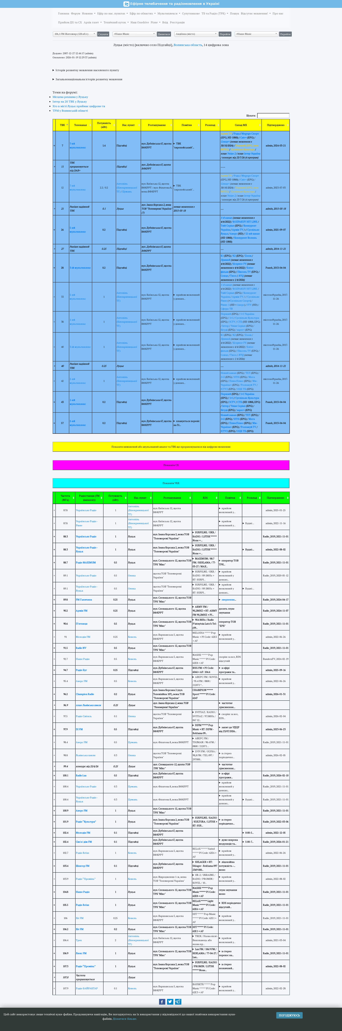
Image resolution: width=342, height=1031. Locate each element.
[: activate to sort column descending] (54, 498)
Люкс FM (81, 953)
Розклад (210, 125)
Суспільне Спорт (240, 300)
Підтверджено (275, 125)
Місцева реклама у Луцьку (70, 97)
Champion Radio (85, 694)
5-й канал (226, 217)
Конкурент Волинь (245, 237)
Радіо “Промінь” (86, 878)
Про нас (278, 13)
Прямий (225, 259)
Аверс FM (81, 681)
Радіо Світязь (84, 716)
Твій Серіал (227, 225)
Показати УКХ (171, 483)
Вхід (165, 22)
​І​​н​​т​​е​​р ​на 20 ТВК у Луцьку (70, 101)
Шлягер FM (82, 865)
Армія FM (81, 610)
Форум (75, 13)
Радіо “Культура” (86, 821)
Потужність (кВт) (104, 125)
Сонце (224, 275)
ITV (249, 304)
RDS (205, 497)
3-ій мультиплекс (80, 267)
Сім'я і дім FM (84, 841)
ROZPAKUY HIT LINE (245, 221)
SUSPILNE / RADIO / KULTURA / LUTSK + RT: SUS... (205, 821)
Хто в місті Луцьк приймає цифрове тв (79, 106)
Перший (226, 313)
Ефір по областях (142, 13)
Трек (79, 940)
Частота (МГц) (65, 497)
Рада (237, 133)
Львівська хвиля (85, 755)
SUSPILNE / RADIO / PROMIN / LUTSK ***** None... (205, 966)
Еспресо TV (239, 263)
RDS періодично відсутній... (230, 904)
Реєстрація (177, 22)
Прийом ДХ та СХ (70, 22)
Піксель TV (244, 271)
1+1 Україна (247, 313)
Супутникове (191, 13)
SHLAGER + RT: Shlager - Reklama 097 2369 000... (205, 866)
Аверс (233, 233)
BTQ (241, 275)
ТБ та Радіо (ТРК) (213, 13)
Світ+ (243, 137)
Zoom (248, 255)
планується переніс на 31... (186, 423)
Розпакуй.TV (248, 384)
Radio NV (81, 648)
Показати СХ (171, 465)
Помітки (187, 125)
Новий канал (228, 373)
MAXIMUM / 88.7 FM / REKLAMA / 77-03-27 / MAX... (204, 562)
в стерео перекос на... (226, 953)
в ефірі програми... (226, 775)
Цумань (127, 191)
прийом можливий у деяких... (186, 296)
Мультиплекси (167, 13)
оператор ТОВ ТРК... (229, 562)
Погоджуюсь (289, 1015)
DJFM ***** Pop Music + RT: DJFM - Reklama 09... (203, 729)
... (229, 599)
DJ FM (79, 729)
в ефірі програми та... (227, 669)
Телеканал (80, 125)
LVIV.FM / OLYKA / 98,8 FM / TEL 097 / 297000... (204, 755)
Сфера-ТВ (227, 308)
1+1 (231, 317)
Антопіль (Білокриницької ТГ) (126, 187)
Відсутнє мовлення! (255, 13)
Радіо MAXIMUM (86, 562)
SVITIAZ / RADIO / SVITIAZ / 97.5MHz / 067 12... (204, 716)
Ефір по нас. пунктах (111, 13)
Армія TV (237, 229)
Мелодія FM (83, 636)
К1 (222, 255)
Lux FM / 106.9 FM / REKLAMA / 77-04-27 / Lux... (205, 953)
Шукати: (251, 115)
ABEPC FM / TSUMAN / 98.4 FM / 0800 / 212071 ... (204, 742)
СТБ (239, 321)
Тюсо (233, 275)
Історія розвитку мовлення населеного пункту (87, 70)
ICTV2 (224, 389)
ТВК (62, 125)
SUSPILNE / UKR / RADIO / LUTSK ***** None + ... (205, 536)
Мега (252, 377)
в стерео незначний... (226, 966)
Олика (132, 575)
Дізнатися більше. (125, 1019)
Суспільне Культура (247, 317)
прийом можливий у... (227, 510)
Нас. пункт (128, 125)
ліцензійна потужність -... (227, 863)
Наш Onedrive (140, 22)
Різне (154, 22)
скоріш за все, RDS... (228, 716)
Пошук (234, 13)
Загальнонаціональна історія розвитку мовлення (89, 79)
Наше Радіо (83, 659)
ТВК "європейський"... (183, 145)
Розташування (157, 125)
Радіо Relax (82, 852)
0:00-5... (249, 832)
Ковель (132, 636)
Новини (87, 13)
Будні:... (249, 523)
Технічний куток (115, 22)
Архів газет (92, 22)
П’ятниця (81, 623)
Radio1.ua (81, 775)
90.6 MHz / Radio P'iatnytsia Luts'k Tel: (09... (205, 623)
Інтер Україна (252, 153)
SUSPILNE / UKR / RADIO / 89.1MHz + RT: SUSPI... (204, 575)
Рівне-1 (225, 304)
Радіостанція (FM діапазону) (89, 497)
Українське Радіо (86, 510)
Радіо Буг (81, 670)
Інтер (225, 325)
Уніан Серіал (238, 325)
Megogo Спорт (250, 133)
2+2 (223, 377)
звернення (228, 599)
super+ (241, 329)
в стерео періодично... (227, 755)
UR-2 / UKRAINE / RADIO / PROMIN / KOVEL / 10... (204, 879)
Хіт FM (80, 918)
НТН (236, 377)
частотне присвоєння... (227, 705)
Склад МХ (241, 125)
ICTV (232, 321)
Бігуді (224, 329)
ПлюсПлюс (236, 381)
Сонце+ (225, 141)
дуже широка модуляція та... (228, 841)
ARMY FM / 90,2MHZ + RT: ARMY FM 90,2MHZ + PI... (205, 610)
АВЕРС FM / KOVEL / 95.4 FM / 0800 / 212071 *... (205, 681)
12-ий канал (252, 233)
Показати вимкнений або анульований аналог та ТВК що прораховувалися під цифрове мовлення (171, 446)
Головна (63, 13)
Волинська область (188, 45)
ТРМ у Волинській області (70, 111)
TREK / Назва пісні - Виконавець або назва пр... (205, 940)
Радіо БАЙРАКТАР (87, 988)
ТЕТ (248, 373)
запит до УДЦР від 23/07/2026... (229, 729)
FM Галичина (84, 599)
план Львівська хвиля (88, 705)
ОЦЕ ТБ (241, 389)
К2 (234, 255)
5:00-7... (249, 841)
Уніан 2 (231, 153)
